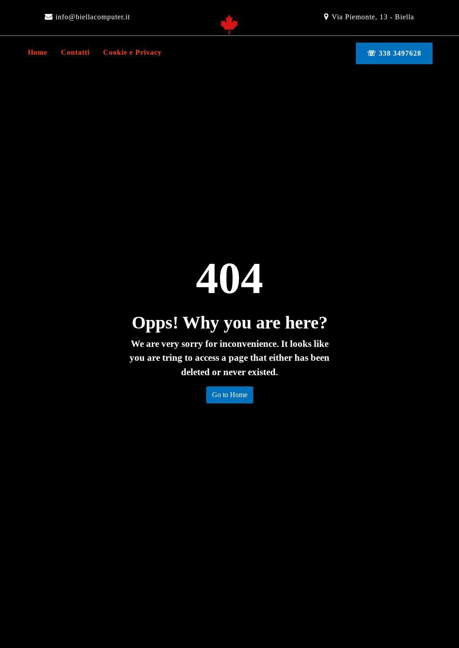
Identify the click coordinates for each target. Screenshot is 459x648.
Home (38, 52)
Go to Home (229, 394)
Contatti (75, 52)
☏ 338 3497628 (394, 53)
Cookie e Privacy (132, 52)
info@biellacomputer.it (93, 17)
